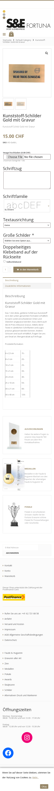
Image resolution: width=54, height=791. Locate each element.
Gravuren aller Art (12, 658)
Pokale (7, 674)
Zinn (6, 664)
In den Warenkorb (29, 269)
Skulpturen (9, 685)
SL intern (9, 210)
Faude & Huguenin (13, 653)
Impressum (9, 629)
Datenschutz (10, 640)
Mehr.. (35, 777)
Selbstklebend (13, 261)
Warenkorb (9, 576)
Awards (8, 679)
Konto (7, 571)
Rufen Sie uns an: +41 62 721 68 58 (21, 613)
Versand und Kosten (14, 624)
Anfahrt (8, 619)
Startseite (7, 40)
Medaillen (9, 669)
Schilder (8, 690)
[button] (4, 34)
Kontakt (8, 565)
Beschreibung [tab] (11, 280)
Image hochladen (16, 153)
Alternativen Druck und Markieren (20, 695)
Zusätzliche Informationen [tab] (18, 285)
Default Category (23, 40)
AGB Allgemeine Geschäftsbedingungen (23, 635)
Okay (44, 786)
